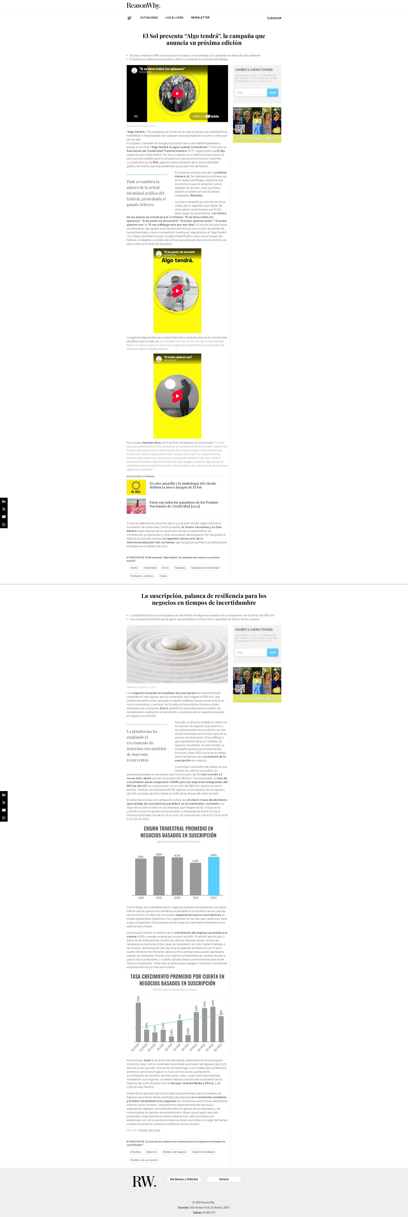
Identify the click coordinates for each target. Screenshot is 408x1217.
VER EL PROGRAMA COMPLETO (257, 138)
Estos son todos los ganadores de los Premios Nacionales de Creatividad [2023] (184, 504)
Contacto (224, 1179)
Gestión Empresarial (204, 1152)
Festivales (180, 568)
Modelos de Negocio (175, 1152)
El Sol (165, 568)
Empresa (135, 1152)
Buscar (275, 18)
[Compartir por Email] (4, 517)
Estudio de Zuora (149, 1130)
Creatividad (150, 568)
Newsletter (200, 17)
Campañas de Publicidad (205, 568)
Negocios (151, 1152)
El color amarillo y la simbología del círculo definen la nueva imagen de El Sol (183, 485)
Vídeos (163, 576)
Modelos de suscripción (144, 1160)
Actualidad (149, 17)
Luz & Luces (174, 17)
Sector (134, 568)
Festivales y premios (142, 576)
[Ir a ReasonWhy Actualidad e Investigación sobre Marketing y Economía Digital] (143, 5)
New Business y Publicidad (184, 1179)
